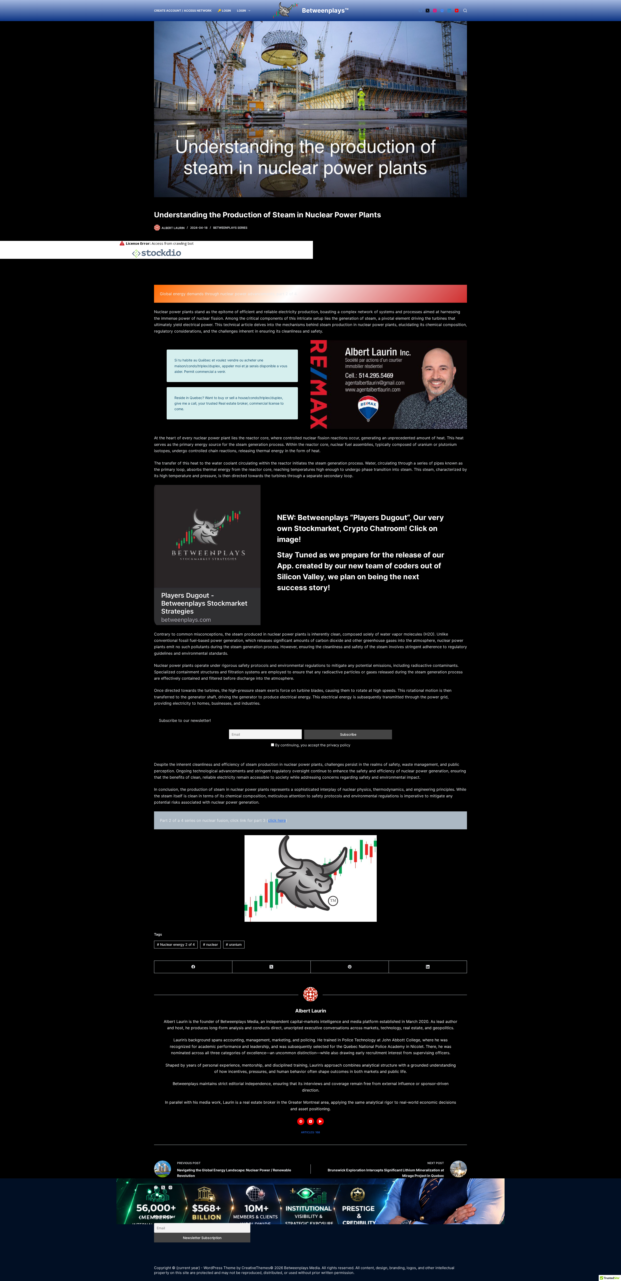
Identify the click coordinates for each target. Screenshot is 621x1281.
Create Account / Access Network (183, 10)
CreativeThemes (256, 1267)
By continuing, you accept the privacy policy (312, 745)
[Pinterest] (350, 967)
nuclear (210, 944)
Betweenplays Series (230, 227)
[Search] (465, 10)
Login (241, 10)
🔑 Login (224, 10)
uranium (234, 944)
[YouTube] (456, 10)
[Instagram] (435, 10)
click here (277, 820)
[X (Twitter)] (427, 10)
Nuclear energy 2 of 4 (176, 944)
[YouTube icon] (320, 1121)
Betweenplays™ (325, 10)
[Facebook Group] (442, 10)
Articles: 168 (310, 1132)
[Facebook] (420, 10)
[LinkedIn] (449, 10)
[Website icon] (300, 1121)
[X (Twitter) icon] (310, 1121)
